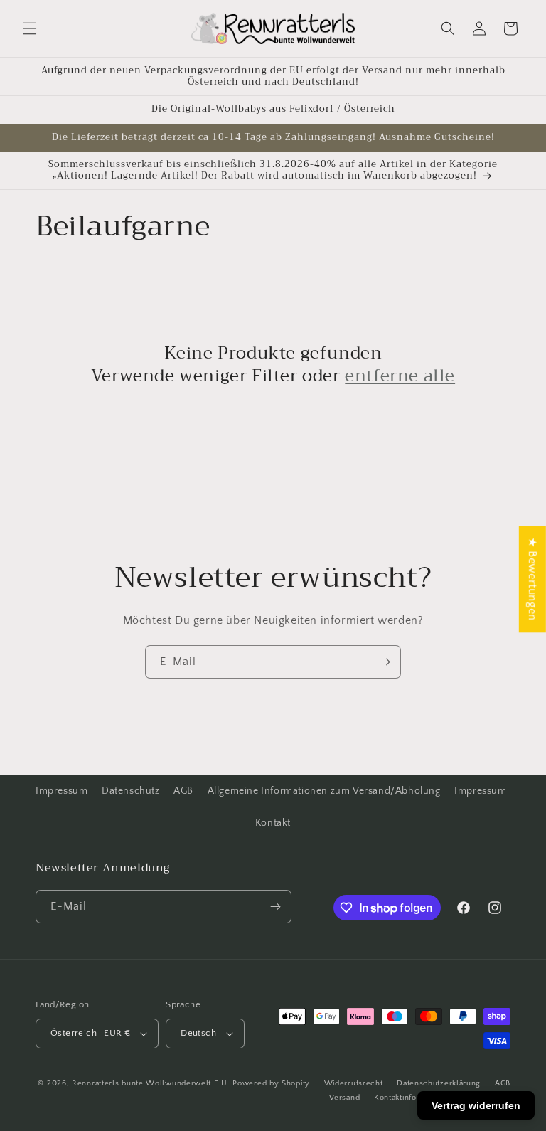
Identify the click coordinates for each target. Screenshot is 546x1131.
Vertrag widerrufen (476, 1105)
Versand (344, 1097)
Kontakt (273, 823)
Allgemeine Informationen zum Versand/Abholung (324, 791)
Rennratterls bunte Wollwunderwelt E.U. (151, 1083)
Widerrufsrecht (353, 1083)
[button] (30, 28)
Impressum (61, 791)
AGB (183, 791)
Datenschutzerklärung (439, 1083)
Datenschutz (131, 791)
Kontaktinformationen (414, 1097)
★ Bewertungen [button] (532, 579)
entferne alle (400, 376)
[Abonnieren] (384, 662)
